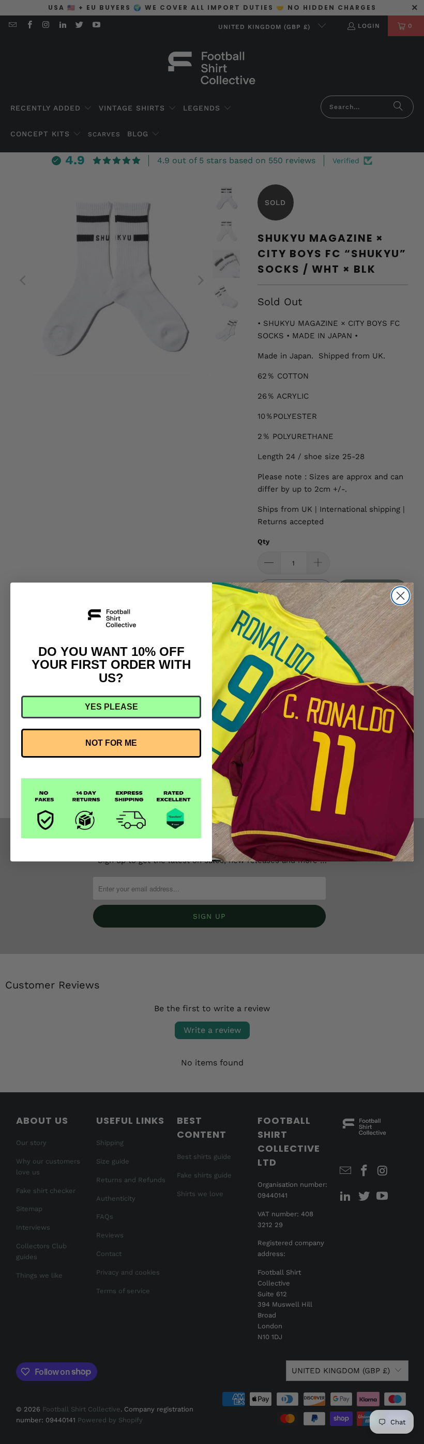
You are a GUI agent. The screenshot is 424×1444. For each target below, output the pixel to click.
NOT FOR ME (111, 743)
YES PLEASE (111, 706)
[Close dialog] (400, 596)
